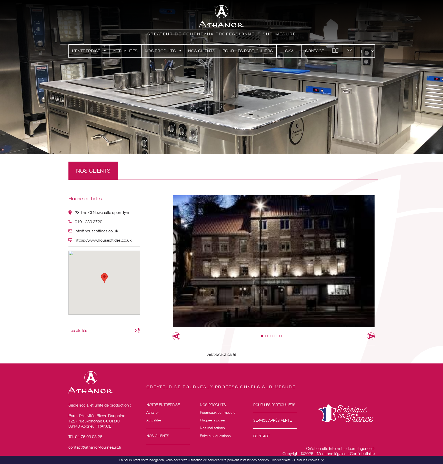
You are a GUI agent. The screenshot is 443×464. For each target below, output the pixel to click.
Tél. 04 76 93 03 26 (85, 436)
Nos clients (201, 50)
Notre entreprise (163, 404)
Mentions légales (331, 453)
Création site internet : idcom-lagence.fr (340, 448)
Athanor (152, 412)
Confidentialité (362, 453)
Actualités (125, 50)
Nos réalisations (212, 428)
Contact (314, 50)
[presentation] (176, 336)
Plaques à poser (212, 420)
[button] (262, 336)
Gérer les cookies (306, 460)
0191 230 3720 (88, 221)
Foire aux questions (215, 435)
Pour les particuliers (248, 50)
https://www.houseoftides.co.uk (103, 240)
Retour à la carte (221, 354)
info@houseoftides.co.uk (96, 231)
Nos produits (160, 50)
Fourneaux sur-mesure (217, 412)
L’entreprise (86, 50)
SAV (289, 50)
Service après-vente (272, 420)
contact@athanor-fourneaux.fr (94, 447)
